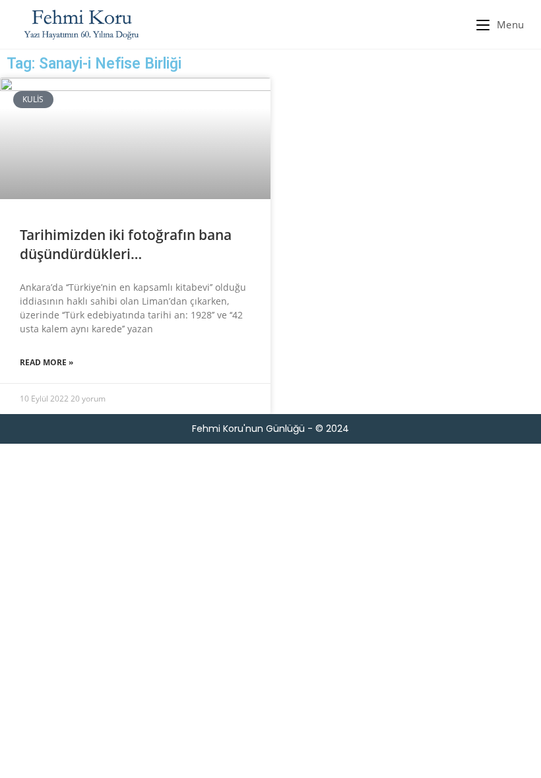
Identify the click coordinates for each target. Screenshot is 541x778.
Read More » (46, 362)
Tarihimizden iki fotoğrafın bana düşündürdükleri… (126, 244)
